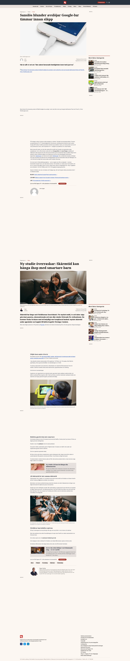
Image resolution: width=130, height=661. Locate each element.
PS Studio (95, 6)
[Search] (107, 2)
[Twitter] (24, 644)
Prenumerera (101, 2)
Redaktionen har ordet (86, 650)
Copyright (83, 641)
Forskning (45, 563)
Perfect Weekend (87, 6)
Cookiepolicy (84, 644)
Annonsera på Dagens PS (87, 649)
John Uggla (42, 188)
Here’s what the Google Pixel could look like (45, 174)
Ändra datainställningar (86, 655)
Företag (69, 6)
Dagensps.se (23, 11)
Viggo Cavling (42, 568)
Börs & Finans (49, 6)
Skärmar (52, 563)
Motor (75, 6)
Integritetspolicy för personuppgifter (89, 642)
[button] (53, 393)
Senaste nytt (35, 6)
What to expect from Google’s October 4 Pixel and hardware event (52, 177)
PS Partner (83, 652)
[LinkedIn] (28, 644)
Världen (42, 6)
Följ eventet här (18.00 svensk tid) (42, 180)
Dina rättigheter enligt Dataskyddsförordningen (92, 645)
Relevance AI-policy (85, 647)
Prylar (33, 11)
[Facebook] (21, 644)
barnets (43, 324)
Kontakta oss (84, 639)
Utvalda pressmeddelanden (87, 637)
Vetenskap (60, 563)
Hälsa (79, 6)
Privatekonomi (57, 6)
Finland (38, 563)
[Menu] (109, 2)
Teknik (64, 6)
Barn (32, 563)
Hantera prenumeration (86, 636)
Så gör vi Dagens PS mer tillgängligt (89, 654)
